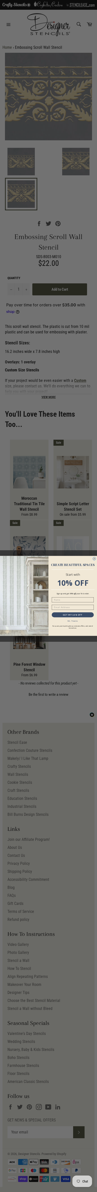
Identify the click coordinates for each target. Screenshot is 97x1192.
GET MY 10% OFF (73, 615)
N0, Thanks (73, 621)
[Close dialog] (94, 558)
